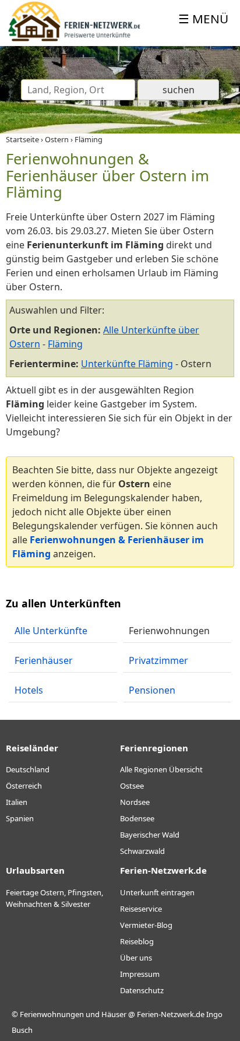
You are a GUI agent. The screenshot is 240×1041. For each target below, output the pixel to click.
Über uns (136, 957)
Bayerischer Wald (149, 834)
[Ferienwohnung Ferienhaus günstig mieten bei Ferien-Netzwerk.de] (74, 39)
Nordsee (135, 802)
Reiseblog (137, 941)
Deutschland (28, 769)
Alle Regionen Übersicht (161, 769)
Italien (16, 802)
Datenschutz (142, 990)
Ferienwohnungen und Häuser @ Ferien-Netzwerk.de (112, 1014)
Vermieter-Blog (146, 925)
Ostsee (132, 785)
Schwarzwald (142, 851)
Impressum (140, 974)
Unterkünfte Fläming (127, 363)
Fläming (65, 343)
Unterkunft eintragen (157, 892)
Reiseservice (141, 908)
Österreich (24, 785)
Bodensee (137, 818)
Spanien (20, 818)
